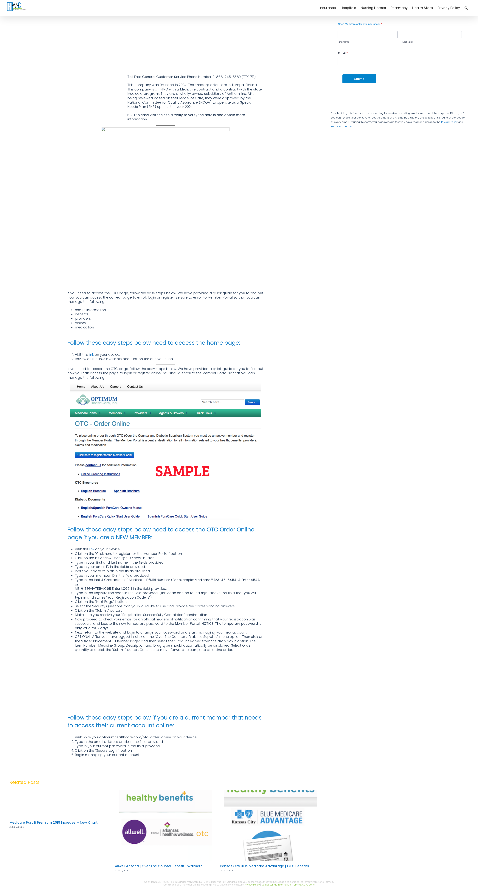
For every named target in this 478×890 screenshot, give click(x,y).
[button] (466, 8)
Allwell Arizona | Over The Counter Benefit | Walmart (53, 866)
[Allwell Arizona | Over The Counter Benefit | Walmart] (60, 792)
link (91, 354)
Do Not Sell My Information (276, 884)
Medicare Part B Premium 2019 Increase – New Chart (264, 822)
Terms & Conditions (304, 884)
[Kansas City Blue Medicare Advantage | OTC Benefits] (165, 792)
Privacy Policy (449, 122)
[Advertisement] (165, 46)
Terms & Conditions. (343, 126)
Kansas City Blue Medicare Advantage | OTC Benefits (159, 866)
